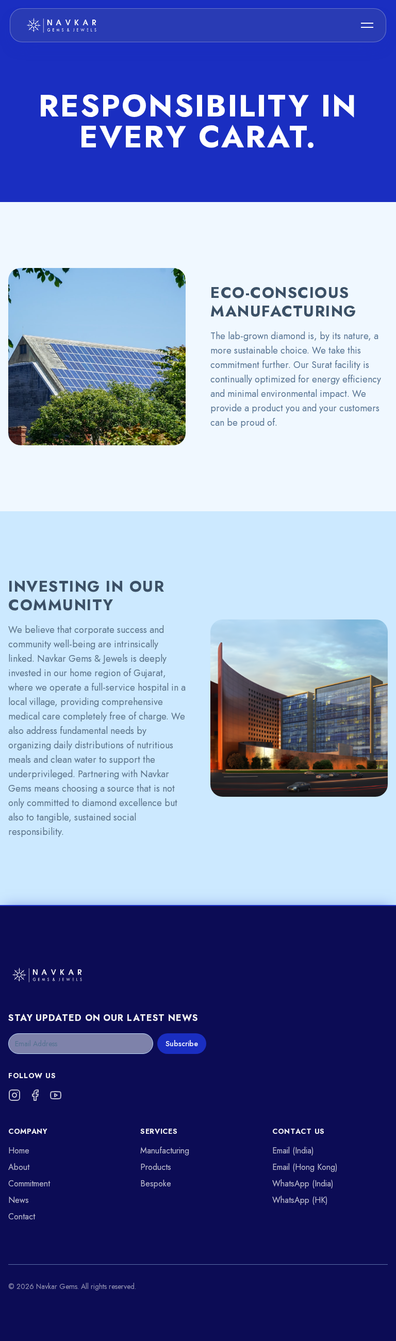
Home (18, 1150)
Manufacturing (164, 1150)
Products (155, 1167)
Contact (21, 1216)
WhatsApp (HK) (300, 1200)
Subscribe (182, 1043)
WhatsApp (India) (303, 1183)
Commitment (29, 1183)
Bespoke (155, 1183)
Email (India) (293, 1150)
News (18, 1200)
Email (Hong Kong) (305, 1167)
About (18, 1167)
